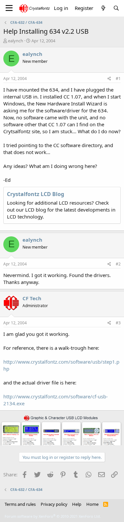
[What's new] (103, 8)
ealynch (15, 41)
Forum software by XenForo (53, 516)
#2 (118, 264)
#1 (118, 78)
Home (92, 504)
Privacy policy (54, 504)
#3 (118, 323)
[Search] (116, 8)
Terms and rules (20, 504)
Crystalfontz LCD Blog (35, 194)
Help (76, 504)
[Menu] (9, 8)
